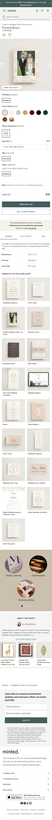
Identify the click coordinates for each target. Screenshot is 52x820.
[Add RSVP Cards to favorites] (48, 279)
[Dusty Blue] (18, 113)
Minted (5, 685)
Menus (5, 424)
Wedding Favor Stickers (36, 483)
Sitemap (33, 810)
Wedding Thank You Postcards (24, 685)
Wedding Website (34, 393)
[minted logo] (12, 11)
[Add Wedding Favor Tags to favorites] (23, 459)
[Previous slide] (2, 65)
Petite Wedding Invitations (37, 512)
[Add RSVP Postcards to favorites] (23, 520)
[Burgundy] (32, 113)
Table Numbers (33, 424)
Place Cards (7, 454)
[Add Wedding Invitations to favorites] (23, 279)
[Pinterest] (24, 803)
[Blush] (5, 113)
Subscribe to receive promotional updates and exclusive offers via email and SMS (25, 697)
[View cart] (48, 11)
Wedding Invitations (10, 303)
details (8, 236)
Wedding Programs (35, 454)
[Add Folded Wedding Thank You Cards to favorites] (23, 308)
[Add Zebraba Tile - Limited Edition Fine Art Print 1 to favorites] (32, 643)
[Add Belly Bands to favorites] (48, 340)
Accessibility (41, 810)
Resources (7, 790)
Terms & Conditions (13, 810)
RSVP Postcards (9, 544)
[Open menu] (4, 11)
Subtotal (6, 194)
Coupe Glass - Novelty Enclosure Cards (43, 662)
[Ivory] (12, 113)
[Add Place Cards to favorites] (23, 430)
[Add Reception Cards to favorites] (23, 340)
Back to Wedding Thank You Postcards (17, 24)
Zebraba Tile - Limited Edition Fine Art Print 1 (24, 662)
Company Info (9, 773)
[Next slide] (50, 65)
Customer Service (10, 779)
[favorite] (10, 35)
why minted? (26, 236)
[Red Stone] (5, 119)
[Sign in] (37, 11)
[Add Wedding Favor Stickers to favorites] (48, 459)
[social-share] (4, 35)
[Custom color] (12, 119)
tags (43, 236)
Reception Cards (9, 364)
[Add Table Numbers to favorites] (48, 401)
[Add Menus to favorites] (23, 401)
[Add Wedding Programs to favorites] (48, 430)
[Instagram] (30, 803)
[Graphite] (39, 113)
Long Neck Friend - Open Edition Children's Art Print (8, 662)
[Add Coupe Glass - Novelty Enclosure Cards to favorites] (50, 643)
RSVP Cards (32, 303)
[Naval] (45, 113)
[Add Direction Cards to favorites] (48, 308)
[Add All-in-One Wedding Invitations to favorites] (23, 369)
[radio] (6, 100)
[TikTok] (27, 803)
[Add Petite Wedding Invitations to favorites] (48, 488)
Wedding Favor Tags (10, 483)
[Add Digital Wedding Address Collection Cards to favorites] (23, 488)
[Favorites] (42, 11)
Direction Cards (33, 332)
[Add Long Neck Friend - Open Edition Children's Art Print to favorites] (14, 643)
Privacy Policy (24, 810)
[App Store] (15, 797)
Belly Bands (32, 364)
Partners (7, 784)
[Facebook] (21, 803)
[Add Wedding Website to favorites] (48, 369)
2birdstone (8, 30)
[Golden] (25, 113)
